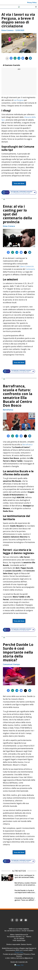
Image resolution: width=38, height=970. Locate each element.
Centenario (30, 269)
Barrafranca (27, 444)
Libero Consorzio (26, 266)
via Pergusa (19, 100)
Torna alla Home (19, 183)
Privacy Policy (32, 2)
